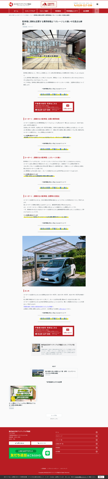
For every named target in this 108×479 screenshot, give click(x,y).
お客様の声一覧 (59, 443)
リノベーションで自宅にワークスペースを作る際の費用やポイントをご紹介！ (46, 217)
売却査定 (58, 11)
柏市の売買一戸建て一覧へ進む (54, 94)
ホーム (16, 11)
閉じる (101, 477)
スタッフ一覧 (59, 440)
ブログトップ (59, 436)
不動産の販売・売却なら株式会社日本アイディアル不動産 (38, 306)
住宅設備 (25, 26)
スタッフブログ (30, 11)
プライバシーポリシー (53, 468)
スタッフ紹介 (44, 11)
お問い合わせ (62, 309)
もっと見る (54, 415)
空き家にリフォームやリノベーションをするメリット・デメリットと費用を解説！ (47, 137)
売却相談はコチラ (72, 11)
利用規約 (44, 468)
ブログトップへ (54, 418)
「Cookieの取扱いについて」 (80, 477)
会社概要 (86, 11)
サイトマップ (64, 468)
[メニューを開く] (96, 10)
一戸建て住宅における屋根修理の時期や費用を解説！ (39, 176)
